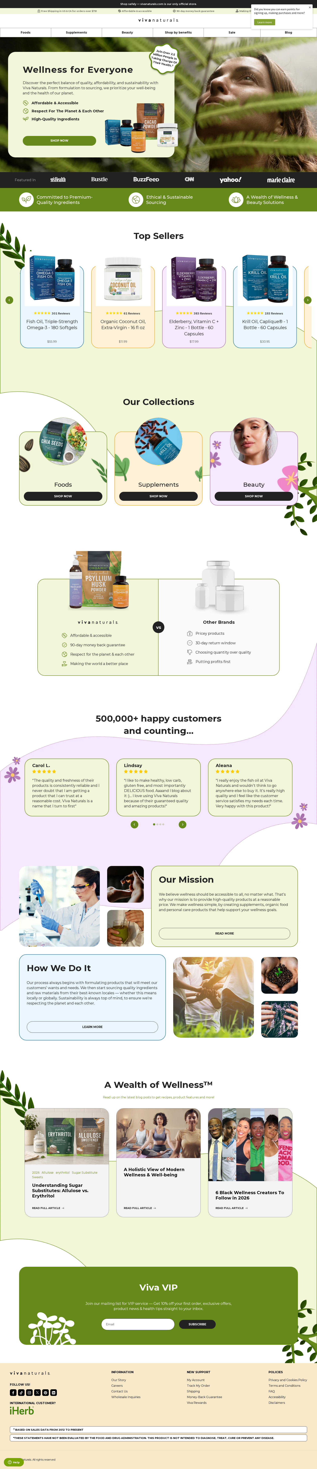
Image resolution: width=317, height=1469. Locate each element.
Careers (117, 1385)
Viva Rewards (196, 1403)
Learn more (264, 22)
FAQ (272, 1391)
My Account (196, 1380)
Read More (224, 933)
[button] (9, 300)
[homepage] (158, 20)
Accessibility (277, 1397)
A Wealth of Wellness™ (158, 1084)
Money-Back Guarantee (204, 1397)
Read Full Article (46, 1208)
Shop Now (59, 140)
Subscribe (197, 1324)
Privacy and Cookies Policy (288, 1380)
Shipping (193, 1391)
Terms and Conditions (284, 1385)
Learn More (92, 1027)
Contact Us (119, 1391)
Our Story (118, 1380)
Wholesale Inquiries (125, 1397)
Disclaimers (277, 1403)
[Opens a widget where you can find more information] (14, 1462)
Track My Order (198, 1385)
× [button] (310, 7)
